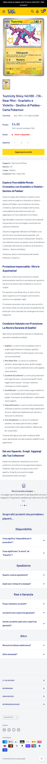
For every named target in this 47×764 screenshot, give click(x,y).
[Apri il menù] (4, 12)
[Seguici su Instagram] (9, 730)
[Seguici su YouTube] (14, 730)
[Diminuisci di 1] (14, 142)
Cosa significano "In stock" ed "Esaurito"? (16, 553)
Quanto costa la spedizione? (15, 575)
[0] (42, 11)
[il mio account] (37, 11)
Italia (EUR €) (8, 717)
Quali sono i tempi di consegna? (17, 583)
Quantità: (6, 142)
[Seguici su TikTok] (18, 730)
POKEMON (6, 116)
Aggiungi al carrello (23, 152)
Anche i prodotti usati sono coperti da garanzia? (20, 623)
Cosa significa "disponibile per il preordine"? (17, 540)
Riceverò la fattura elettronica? (17, 645)
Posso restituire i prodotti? (15, 603)
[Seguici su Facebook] (4, 730)
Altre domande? (10, 654)
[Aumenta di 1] (27, 142)
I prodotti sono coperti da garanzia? (19, 612)
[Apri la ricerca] (32, 11)
